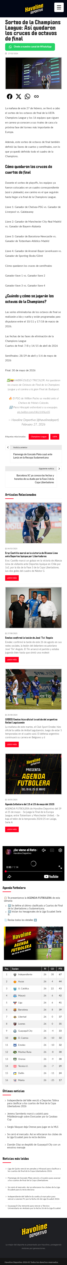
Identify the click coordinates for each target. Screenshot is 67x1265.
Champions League (39, 437)
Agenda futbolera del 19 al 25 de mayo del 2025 (29, 804)
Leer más (12, 578)
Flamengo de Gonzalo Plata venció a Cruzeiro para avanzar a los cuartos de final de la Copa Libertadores (34, 1179)
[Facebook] (9, 96)
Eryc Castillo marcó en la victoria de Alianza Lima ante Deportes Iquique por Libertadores (31, 554)
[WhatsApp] (27, 96)
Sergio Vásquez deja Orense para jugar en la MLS (32, 1127)
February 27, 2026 (33, 424)
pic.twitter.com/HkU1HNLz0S (33, 412)
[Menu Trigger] (59, 7)
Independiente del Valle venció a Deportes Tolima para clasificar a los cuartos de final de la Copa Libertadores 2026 (33, 1103)
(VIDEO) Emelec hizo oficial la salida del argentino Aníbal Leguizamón (31, 721)
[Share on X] (18, 96)
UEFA (55, 437)
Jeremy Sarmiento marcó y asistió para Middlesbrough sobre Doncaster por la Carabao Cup (32, 1117)
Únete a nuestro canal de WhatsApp (33, 47)
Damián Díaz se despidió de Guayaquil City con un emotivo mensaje (33, 1146)
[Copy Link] (36, 96)
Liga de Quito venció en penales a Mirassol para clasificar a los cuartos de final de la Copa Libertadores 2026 (34, 1170)
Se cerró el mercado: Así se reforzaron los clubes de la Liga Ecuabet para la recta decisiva (34, 1136)
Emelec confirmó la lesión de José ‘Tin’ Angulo (29, 638)
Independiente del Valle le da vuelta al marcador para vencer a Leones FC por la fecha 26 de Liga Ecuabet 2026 (33, 1198)
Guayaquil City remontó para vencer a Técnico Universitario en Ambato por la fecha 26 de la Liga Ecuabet (34, 1207)
